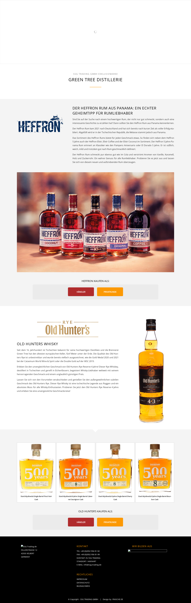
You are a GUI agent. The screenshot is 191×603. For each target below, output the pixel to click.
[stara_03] (115, 468)
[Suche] (184, 5)
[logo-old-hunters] (67, 329)
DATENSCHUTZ (83, 582)
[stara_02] (76, 468)
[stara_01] (36, 468)
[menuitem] (73, 5)
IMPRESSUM (82, 579)
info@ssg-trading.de (92, 564)
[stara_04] (155, 468)
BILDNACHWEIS (83, 586)
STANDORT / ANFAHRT (86, 561)
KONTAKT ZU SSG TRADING (88, 558)
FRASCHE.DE (117, 599)
